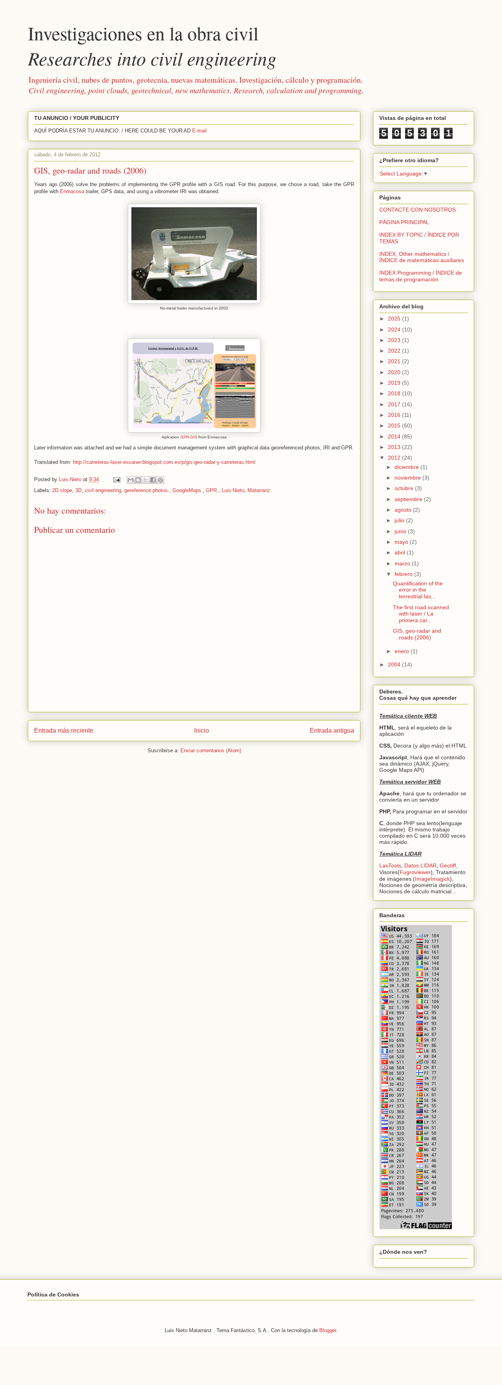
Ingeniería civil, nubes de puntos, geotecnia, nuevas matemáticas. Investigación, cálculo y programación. (196, 84)
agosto (404, 510)
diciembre (407, 467)
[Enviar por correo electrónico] (131, 480)
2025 (395, 318)
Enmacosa (72, 191)
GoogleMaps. (188, 490)
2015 (395, 425)
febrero (404, 574)
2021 (395, 361)
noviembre (408, 477)
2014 (395, 436)
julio (400, 520)
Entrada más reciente (63, 730)
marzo (403, 563)
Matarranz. (259, 490)
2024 (395, 329)
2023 (395, 340)
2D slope (62, 490)
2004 (395, 664)
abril (401, 552)
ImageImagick (432, 879)
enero (403, 651)
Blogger (327, 1330)
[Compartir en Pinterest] (160, 480)
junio (401, 531)
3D (78, 490)
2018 (395, 393)
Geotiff (448, 865)
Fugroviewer (415, 872)
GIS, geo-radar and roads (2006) (417, 634)
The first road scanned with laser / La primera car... (421, 614)
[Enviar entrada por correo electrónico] (116, 479)
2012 (395, 457)
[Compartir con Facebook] (153, 480)
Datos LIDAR (420, 865)
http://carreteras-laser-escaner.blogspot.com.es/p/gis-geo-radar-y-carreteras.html (164, 462)
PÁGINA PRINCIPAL (404, 222)
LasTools (390, 865)
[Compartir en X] (145, 480)
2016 (395, 415)
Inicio (201, 730)
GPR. (212, 490)
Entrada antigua (332, 730)
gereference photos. (146, 490)
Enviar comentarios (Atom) (210, 750)
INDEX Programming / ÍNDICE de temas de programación (420, 276)
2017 (395, 404)
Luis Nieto (233, 490)
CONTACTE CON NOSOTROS (417, 209)
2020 (395, 372)
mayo (402, 542)
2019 (395, 383)
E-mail (199, 131)
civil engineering (103, 490)
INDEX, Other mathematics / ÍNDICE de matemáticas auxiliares (421, 257)
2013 (395, 447)
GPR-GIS (188, 437)
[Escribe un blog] (138, 480)
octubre (405, 488)
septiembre (409, 499)
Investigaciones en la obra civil (152, 45)
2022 (395, 351)
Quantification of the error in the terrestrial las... (418, 590)
